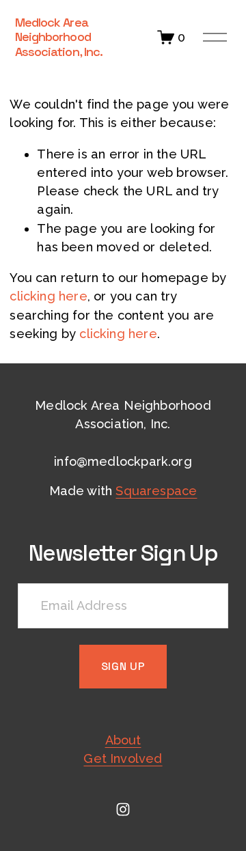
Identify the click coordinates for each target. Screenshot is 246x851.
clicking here (48, 296)
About (123, 740)
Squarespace (156, 491)
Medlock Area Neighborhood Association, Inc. (59, 37)
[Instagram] (123, 809)
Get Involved (122, 758)
